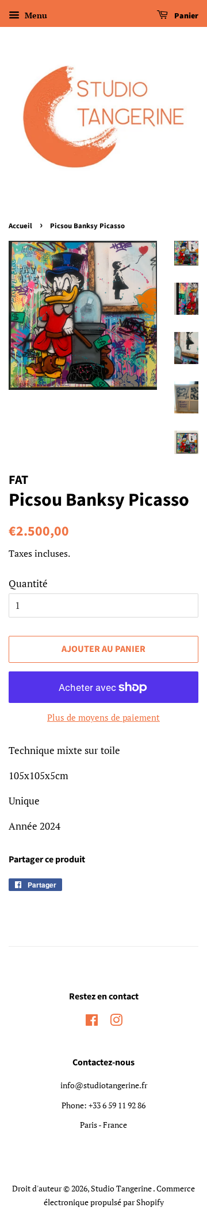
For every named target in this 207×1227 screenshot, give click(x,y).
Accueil (20, 226)
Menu (34, 15)
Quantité (28, 583)
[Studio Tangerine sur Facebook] (91, 1022)
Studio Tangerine (122, 1188)
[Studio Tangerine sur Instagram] (116, 1022)
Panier (185, 16)
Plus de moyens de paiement (103, 717)
